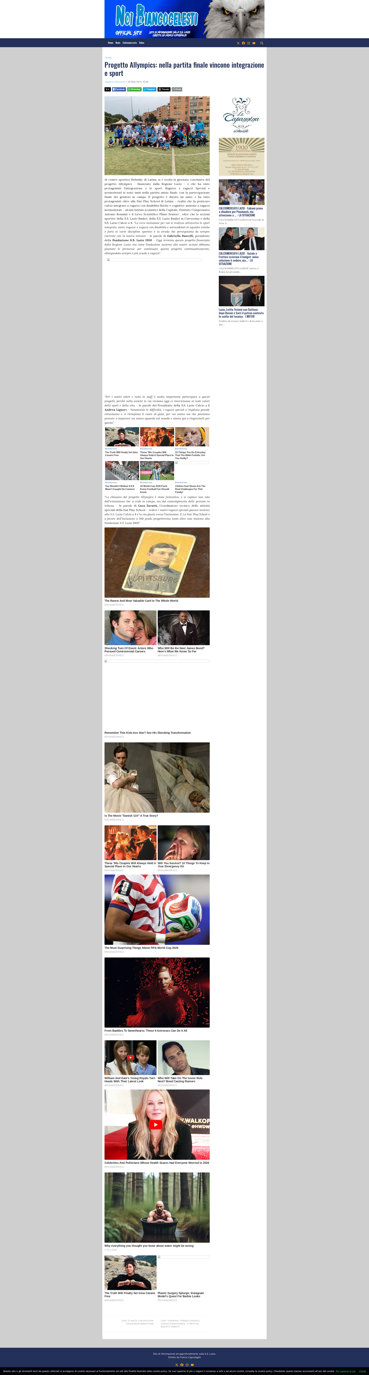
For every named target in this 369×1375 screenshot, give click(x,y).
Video (141, 42)
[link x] (238, 42)
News (118, 42)
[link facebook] (243, 42)
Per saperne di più (346, 1371)
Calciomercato (130, 42)
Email (178, 89)
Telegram (150, 89)
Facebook (120, 89)
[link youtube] (253, 42)
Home (110, 42)
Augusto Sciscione (115, 81)
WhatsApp (135, 89)
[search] (261, 42)
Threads (165, 89)
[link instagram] (248, 42)
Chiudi (362, 1371)
